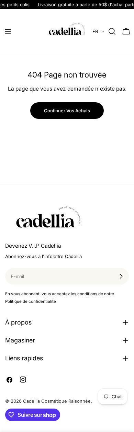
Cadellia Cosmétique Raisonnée (57, 401)
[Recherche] (112, 31)
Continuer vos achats (67, 110)
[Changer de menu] (8, 31)
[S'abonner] (121, 276)
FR (95, 31)
